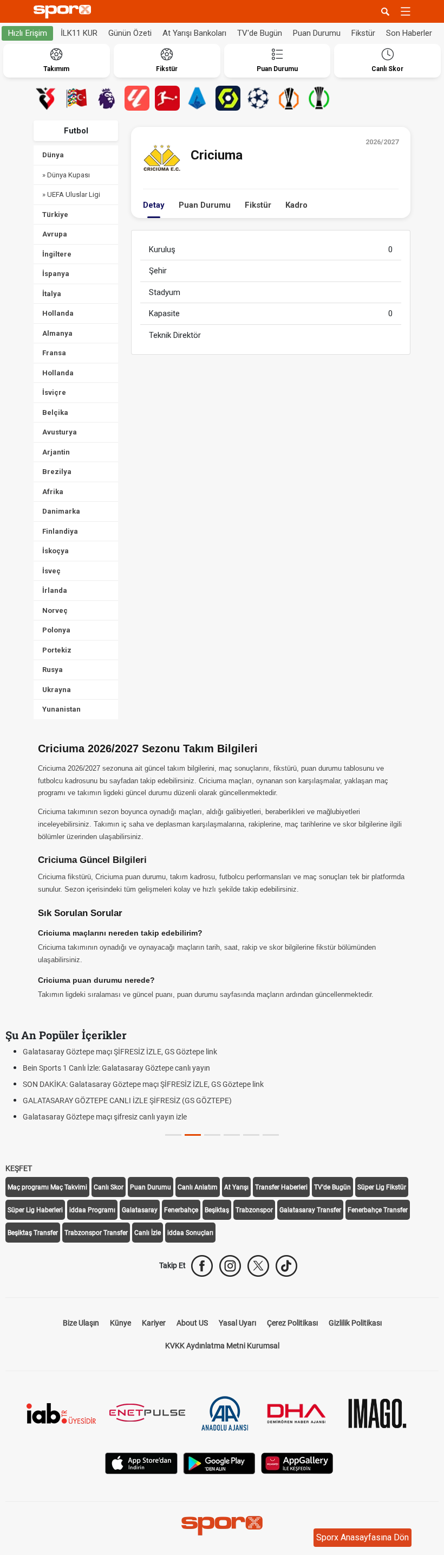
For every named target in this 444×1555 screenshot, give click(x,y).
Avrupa (54, 234)
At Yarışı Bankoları (194, 33)
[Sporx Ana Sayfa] (64, 11)
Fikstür (363, 33)
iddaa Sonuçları (190, 1233)
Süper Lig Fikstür (381, 1187)
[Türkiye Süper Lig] (46, 98)
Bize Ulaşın (81, 1323)
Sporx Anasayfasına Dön (362, 1537)
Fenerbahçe (181, 1210)
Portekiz (56, 650)
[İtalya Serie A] (197, 98)
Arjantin (56, 452)
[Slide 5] (271, 1135)
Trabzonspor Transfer (96, 1233)
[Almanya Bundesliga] (167, 98)
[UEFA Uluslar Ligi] (76, 98)
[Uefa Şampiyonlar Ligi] (258, 98)
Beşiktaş (217, 1210)
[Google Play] (219, 1462)
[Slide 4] (251, 1135)
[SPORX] (222, 1526)
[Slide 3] (232, 1135)
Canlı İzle (147, 1233)
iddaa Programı (92, 1210)
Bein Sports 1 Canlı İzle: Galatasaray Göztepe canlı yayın (116, 1068)
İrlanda (54, 590)
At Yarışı (236, 1187)
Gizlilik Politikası (355, 1323)
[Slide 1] (193, 1135)
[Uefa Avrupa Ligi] (288, 98)
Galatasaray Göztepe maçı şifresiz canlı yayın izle (105, 1116)
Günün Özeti (130, 33)
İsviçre (54, 392)
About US (192, 1323)
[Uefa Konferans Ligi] (318, 98)
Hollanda (58, 313)
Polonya (56, 630)
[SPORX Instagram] (230, 1266)
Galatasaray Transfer (310, 1210)
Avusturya (59, 432)
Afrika (52, 492)
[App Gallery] (297, 1462)
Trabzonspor (254, 1210)
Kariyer (154, 1323)
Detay (154, 205)
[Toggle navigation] (405, 11)
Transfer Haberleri (281, 1187)
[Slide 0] (173, 1135)
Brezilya (56, 472)
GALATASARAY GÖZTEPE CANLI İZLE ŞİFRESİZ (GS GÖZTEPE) (127, 1100)
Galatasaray (140, 1210)
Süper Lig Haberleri (35, 1210)
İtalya (51, 294)
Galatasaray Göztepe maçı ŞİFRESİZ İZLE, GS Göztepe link (120, 1051)
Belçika (55, 412)
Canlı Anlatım (198, 1187)
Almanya (57, 333)
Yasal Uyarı (237, 1323)
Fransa (54, 353)
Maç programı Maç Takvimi (47, 1187)
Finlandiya (60, 531)
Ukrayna (56, 690)
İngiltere (56, 254)
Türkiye (55, 214)
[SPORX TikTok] (286, 1266)
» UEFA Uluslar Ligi (71, 194)
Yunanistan (61, 709)
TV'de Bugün (259, 33)
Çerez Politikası (292, 1323)
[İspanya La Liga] (137, 98)
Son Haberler (409, 33)
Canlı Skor (108, 1187)
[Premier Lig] (106, 98)
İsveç (51, 571)
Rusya (52, 669)
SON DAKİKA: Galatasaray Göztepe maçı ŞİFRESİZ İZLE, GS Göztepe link (143, 1084)
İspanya (55, 274)
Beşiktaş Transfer (33, 1233)
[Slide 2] (212, 1135)
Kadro (296, 205)
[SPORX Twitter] (258, 1266)
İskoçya (55, 551)
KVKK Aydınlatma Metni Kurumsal (222, 1345)
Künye (120, 1323)
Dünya (53, 155)
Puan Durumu (317, 33)
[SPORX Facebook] (202, 1266)
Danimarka (61, 511)
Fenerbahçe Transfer (378, 1210)
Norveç (55, 610)
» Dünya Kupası (66, 175)
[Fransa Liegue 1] (228, 98)
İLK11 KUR (79, 33)
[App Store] (141, 1462)
